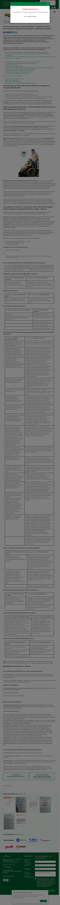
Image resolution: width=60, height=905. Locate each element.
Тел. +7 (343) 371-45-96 (30, 16)
